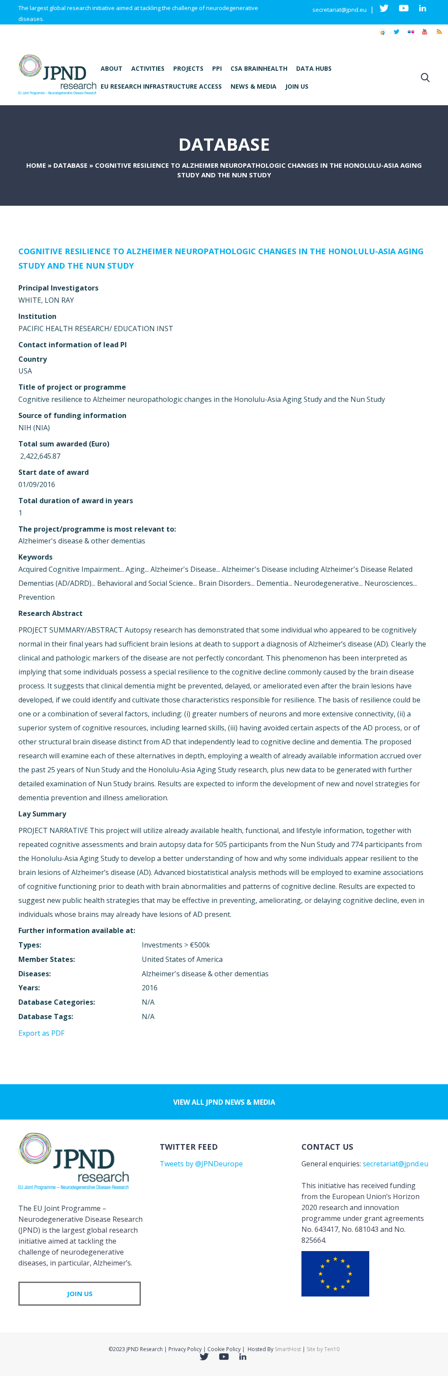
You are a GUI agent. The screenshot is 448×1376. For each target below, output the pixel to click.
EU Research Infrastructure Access (161, 86)
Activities (147, 68)
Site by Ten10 (323, 1349)
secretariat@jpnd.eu (339, 10)
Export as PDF (41, 1033)
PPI (217, 68)
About (111, 68)
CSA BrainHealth (259, 68)
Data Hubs (314, 68)
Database (70, 165)
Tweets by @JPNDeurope (201, 1164)
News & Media (253, 86)
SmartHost (288, 1349)
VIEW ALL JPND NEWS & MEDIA (224, 1102)
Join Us (296, 86)
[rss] (439, 36)
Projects (188, 68)
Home (36, 165)
